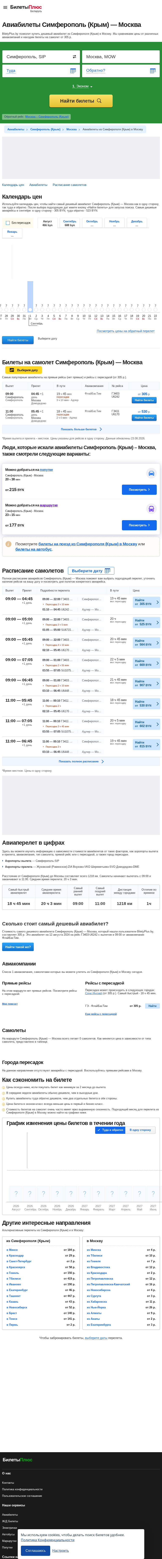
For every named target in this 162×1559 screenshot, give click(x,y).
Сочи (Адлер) (93, 993)
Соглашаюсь (36, 1550)
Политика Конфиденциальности (47, 1539)
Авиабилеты (10, 1514)
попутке (46, 470)
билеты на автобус (33, 549)
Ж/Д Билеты (10, 1521)
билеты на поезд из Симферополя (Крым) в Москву (87, 544)
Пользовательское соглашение (22, 1495)
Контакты (8, 1482)
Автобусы (8, 1534)
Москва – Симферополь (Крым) (47, 116)
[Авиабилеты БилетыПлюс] (17, 1460)
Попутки (7, 1547)
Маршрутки (9, 1541)
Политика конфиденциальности (22, 1489)
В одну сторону (140, 1129)
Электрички (9, 1527)
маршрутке (49, 505)
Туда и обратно (112, 1129)
